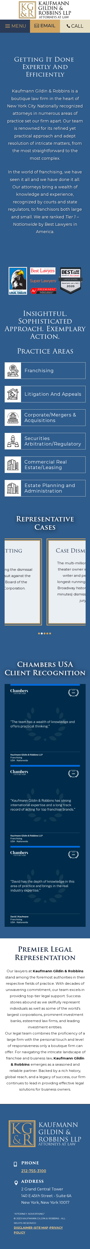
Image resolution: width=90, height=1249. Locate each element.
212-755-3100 (33, 1171)
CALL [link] (77, 26)
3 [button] (44, 633)
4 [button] (47, 633)
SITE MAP (41, 1227)
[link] (45, 9)
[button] (15, 25)
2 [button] (42, 633)
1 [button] (39, 633)
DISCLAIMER (23, 1227)
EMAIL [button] (47, 25)
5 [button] (50, 633)
